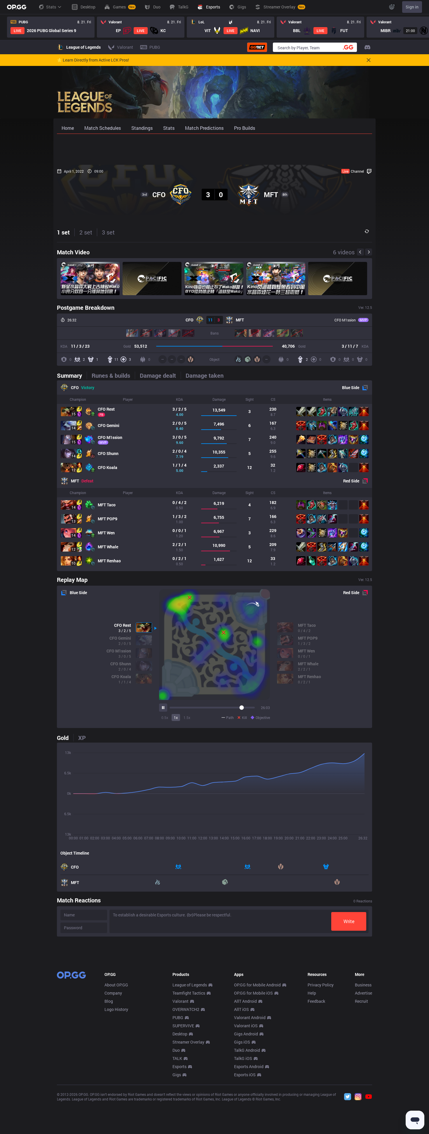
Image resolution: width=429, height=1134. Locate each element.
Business (363, 985)
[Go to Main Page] (16, 7)
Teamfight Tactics (188, 993)
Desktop (179, 1034)
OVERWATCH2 (185, 1009)
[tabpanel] (214, 476)
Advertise (363, 993)
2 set (85, 232)
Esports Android (249, 1066)
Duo (176, 1050)
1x (176, 717)
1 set (63, 232)
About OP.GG (116, 985)
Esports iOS (245, 1074)
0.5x (164, 717)
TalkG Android (247, 1050)
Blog (108, 1001)
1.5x (187, 717)
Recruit (361, 1001)
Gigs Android (246, 1034)
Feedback (316, 1001)
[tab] (72, 375)
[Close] (368, 60)
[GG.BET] (257, 47)
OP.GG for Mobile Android (257, 985)
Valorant (180, 1001)
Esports (179, 1066)
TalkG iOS (243, 1058)
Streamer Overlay (188, 1042)
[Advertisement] (214, 149)
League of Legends (189, 985)
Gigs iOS (242, 1042)
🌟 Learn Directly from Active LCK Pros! (93, 60)
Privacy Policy (321, 985)
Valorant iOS (246, 1025)
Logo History (116, 1009)
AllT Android (245, 1001)
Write (348, 921)
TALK (177, 1058)
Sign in (412, 7)
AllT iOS (241, 1009)
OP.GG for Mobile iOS (253, 993)
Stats (51, 7)
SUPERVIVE (183, 1025)
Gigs (176, 1074)
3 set (108, 232)
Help (312, 993)
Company (113, 993)
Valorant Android (250, 1017)
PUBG (177, 1017)
